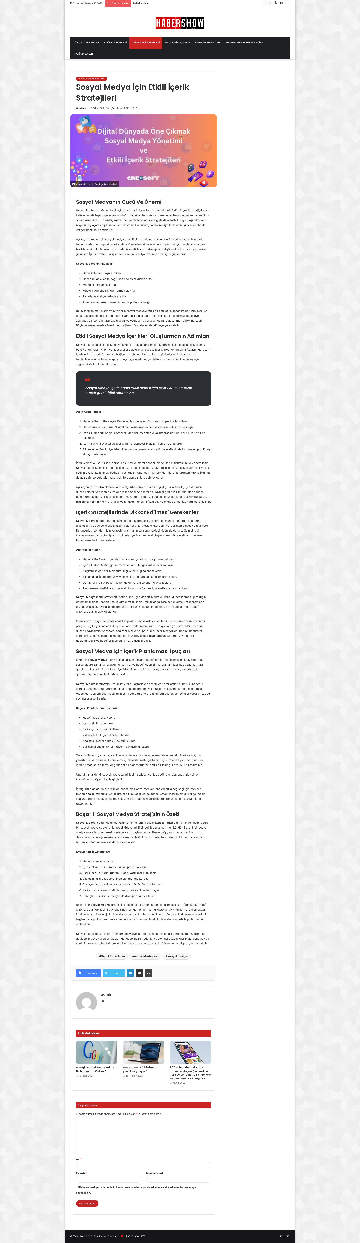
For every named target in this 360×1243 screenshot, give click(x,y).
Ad (78, 1159)
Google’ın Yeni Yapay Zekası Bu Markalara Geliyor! (95, 1069)
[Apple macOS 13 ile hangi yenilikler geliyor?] (143, 1052)
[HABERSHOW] (180, 22)
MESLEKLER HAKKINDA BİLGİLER (245, 42)
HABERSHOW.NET (134, 1236)
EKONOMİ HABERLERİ (207, 42)
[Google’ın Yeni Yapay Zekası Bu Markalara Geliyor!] (96, 1052)
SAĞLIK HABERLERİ (115, 42)
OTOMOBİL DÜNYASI (177, 42)
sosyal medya (177, 956)
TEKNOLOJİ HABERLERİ (146, 42)
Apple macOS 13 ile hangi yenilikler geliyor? (140, 1069)
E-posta (81, 1173)
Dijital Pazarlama (113, 956)
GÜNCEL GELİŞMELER (86, 42)
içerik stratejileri (146, 956)
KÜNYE (284, 1236)
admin (82, 108)
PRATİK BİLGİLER (83, 53)
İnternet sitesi (154, 1173)
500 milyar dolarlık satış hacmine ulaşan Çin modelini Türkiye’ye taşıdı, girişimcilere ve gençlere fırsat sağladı (190, 1073)
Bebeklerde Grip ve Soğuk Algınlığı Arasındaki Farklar (164, 3)
